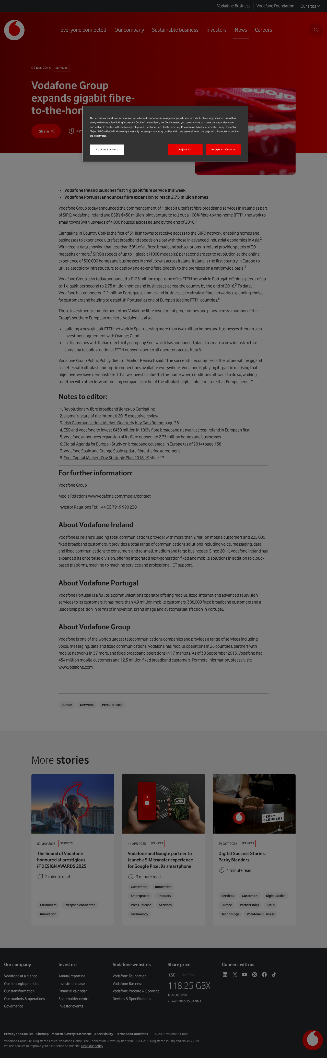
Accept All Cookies (223, 149)
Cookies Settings (107, 149)
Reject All (185, 149)
